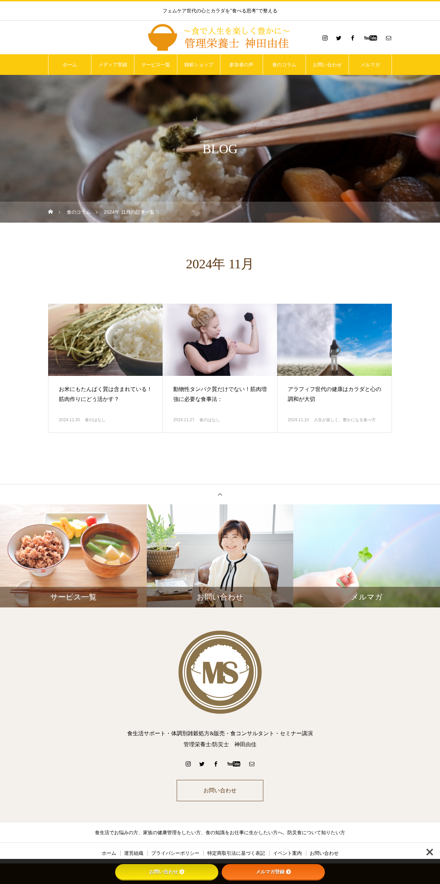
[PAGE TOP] (220, 494)
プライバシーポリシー (175, 853)
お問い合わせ (327, 64)
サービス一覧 (155, 64)
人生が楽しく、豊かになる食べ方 (345, 419)
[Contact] (388, 37)
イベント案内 (287, 853)
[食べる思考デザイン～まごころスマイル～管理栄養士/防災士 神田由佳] (220, 38)
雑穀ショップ (198, 64)
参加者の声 (241, 64)
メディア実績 (112, 64)
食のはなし (95, 419)
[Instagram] (324, 37)
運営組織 (133, 853)
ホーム (70, 64)
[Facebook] (352, 37)
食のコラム (284, 64)
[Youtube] (370, 37)
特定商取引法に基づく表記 (236, 853)
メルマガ (370, 64)
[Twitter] (338, 37)
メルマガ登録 (270, 872)
